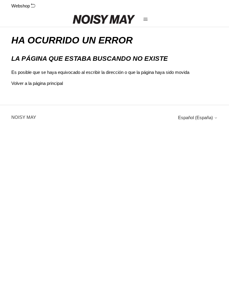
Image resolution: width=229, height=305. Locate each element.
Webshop (21, 5)
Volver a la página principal (37, 83)
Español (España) (196, 117)
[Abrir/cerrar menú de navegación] (145, 19)
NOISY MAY (23, 117)
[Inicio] (104, 19)
